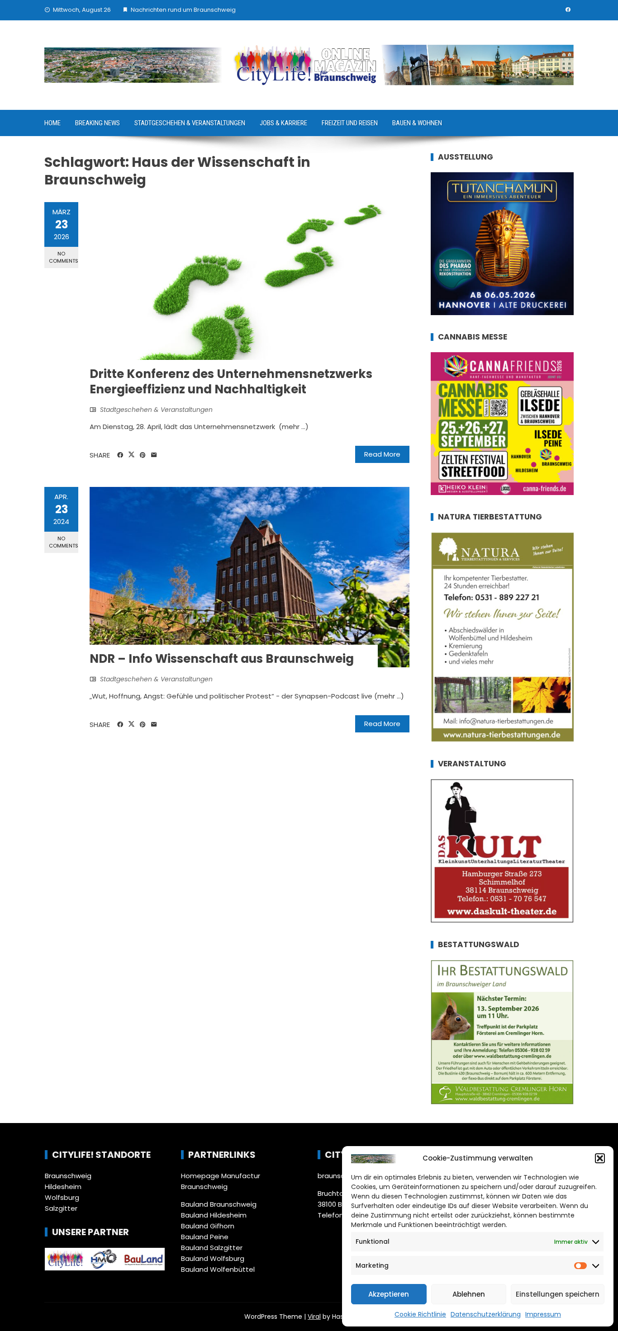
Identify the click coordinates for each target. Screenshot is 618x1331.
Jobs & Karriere (283, 123)
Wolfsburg (62, 1197)
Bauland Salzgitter (211, 1247)
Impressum (543, 1314)
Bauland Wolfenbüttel (218, 1269)
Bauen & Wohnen (417, 123)
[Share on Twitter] (131, 455)
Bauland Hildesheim (214, 1215)
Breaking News (97, 123)
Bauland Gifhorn (207, 1226)
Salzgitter (61, 1208)
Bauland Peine (204, 1236)
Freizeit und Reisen (350, 123)
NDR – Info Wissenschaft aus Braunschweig (222, 659)
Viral (314, 1316)
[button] (599, 1158)
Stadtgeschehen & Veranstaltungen (189, 123)
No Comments (63, 257)
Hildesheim (63, 1186)
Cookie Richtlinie (420, 1314)
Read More (382, 454)
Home (52, 123)
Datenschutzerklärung (486, 1314)
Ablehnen (468, 1294)
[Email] (154, 455)
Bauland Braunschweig (219, 1204)
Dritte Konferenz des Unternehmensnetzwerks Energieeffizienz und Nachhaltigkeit (231, 381)
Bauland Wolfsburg (212, 1258)
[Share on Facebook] (120, 455)
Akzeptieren (388, 1294)
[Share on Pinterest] (142, 455)
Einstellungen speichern (557, 1294)
